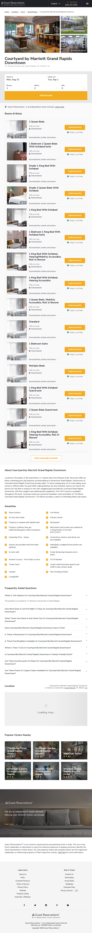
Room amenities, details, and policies (42, 137)
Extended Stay (69, 887)
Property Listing (23, 894)
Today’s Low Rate (76, 132)
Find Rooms (46, 95)
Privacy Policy (23, 887)
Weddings (69, 884)
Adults (36, 86)
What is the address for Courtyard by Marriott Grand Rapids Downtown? (38, 595)
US (86, 688)
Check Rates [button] (75, 127)
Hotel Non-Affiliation (23, 897)
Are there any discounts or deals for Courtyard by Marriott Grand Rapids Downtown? (38, 662)
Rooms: (9, 86)
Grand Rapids (32, 12)
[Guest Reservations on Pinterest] (57, 905)
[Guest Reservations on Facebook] (25, 905)
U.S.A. (23, 12)
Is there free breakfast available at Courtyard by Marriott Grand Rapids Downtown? (43, 641)
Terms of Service (22, 884)
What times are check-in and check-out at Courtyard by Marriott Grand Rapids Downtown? (41, 620)
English (54, 3)
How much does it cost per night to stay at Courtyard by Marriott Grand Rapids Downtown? (41, 610)
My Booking (69, 877)
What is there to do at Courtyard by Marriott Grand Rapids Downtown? (38, 647)
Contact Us (69, 874)
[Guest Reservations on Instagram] (46, 905)
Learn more (59, 107)
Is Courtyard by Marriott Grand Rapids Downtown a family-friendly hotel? (38, 654)
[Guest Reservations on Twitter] (35, 905)
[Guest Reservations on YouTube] (67, 905)
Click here (62, 852)
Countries (15, 12)
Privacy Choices (67, 890)
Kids (63, 86)
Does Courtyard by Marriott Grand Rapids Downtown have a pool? (35, 628)
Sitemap (23, 890)
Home (7, 12)
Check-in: (9, 77)
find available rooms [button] (46, 458)
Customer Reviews (23, 881)
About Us (22, 874)
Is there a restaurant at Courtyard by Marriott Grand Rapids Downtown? (38, 634)
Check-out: (52, 77)
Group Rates (69, 881)
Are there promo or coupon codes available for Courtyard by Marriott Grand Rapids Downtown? (43, 672)
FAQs (23, 877)
